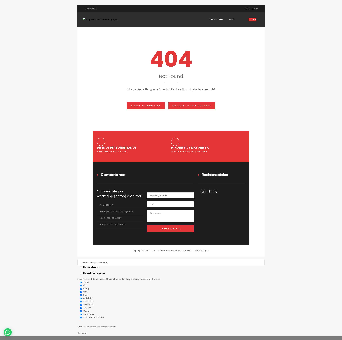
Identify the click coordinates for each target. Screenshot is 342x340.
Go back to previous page (191, 106)
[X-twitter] (215, 191)
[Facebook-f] (209, 191)
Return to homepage (146, 106)
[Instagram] (203, 191)
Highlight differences (94, 273)
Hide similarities (91, 267)
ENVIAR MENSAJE (170, 229)
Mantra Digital (202, 250)
